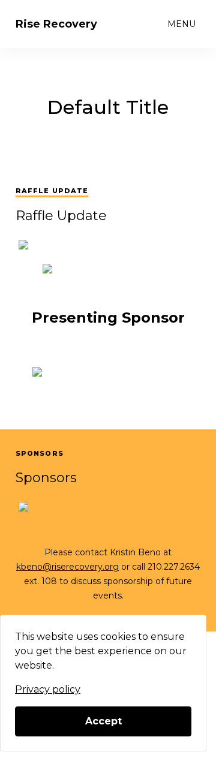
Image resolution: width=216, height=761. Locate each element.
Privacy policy (47, 689)
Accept (103, 721)
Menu (181, 24)
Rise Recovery (56, 24)
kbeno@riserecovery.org (67, 566)
